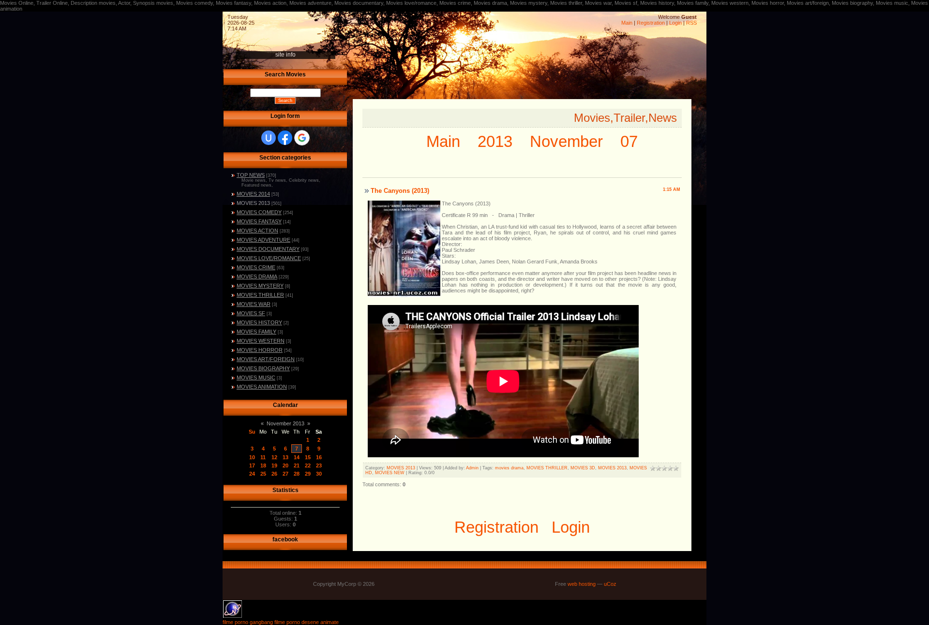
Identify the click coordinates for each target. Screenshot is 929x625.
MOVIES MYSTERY (260, 286)
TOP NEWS (251, 175)
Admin (472, 467)
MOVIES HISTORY (259, 322)
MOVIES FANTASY (259, 221)
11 (263, 457)
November (566, 141)
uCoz (610, 584)
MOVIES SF (251, 313)
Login (675, 23)
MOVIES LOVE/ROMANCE (269, 258)
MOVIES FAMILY (256, 331)
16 (319, 457)
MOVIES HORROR (260, 350)
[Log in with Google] (302, 137)
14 (297, 457)
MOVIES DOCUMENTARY (268, 249)
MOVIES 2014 (253, 194)
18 (263, 465)
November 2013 (285, 423)
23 (319, 465)
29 (308, 474)
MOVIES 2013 (253, 203)
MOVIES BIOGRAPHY (263, 368)
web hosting (582, 584)
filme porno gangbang (248, 622)
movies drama (509, 467)
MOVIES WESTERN (261, 341)
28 (297, 474)
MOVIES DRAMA (257, 276)
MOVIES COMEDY (259, 212)
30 (319, 474)
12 (274, 457)
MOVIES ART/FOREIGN (266, 359)
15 (308, 457)
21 (297, 465)
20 (285, 465)
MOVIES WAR (253, 304)
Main (626, 23)
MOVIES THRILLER (260, 295)
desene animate (320, 622)
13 (285, 457)
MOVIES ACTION (257, 230)
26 (274, 474)
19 (274, 465)
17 (252, 465)
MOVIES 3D (582, 467)
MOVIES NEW (390, 472)
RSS (691, 23)
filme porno (287, 622)
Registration (651, 23)
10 (252, 457)
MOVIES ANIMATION (262, 387)
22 (308, 465)
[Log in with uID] (268, 138)
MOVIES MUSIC (256, 377)
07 (629, 141)
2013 (495, 141)
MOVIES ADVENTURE (263, 240)
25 (263, 474)
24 (252, 474)
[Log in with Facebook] (285, 138)
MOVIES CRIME (256, 267)
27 (285, 474)
